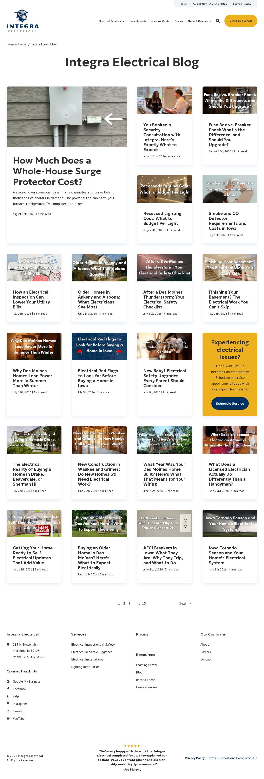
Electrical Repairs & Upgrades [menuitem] (91, 652)
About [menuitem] (204, 644)
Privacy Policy (195, 758)
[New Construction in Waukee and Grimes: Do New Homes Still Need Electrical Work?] (99, 462)
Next (184, 603)
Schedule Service (230, 403)
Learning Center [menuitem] (146, 665)
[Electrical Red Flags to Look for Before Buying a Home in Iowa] (99, 374)
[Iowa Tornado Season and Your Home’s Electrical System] (230, 546)
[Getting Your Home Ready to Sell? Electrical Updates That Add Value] (34, 546)
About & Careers (197, 21)
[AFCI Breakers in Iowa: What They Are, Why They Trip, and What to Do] (164, 546)
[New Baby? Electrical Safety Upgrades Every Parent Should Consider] (164, 374)
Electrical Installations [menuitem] (87, 659)
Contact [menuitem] (206, 659)
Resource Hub (247, 758)
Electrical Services (110, 21)
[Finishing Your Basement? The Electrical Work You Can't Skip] (230, 288)
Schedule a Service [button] (241, 20)
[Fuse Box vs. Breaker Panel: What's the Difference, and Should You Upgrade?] (230, 126)
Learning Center (17, 44)
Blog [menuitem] (139, 672)
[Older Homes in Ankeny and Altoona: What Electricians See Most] (99, 288)
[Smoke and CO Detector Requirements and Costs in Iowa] (230, 209)
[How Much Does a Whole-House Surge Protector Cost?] (67, 165)
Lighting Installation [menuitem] (85, 667)
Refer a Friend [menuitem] (145, 680)
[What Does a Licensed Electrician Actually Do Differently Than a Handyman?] (230, 462)
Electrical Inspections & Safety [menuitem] (93, 644)
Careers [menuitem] (205, 652)
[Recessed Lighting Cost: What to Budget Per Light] (164, 209)
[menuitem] (183, 3)
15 (144, 603)
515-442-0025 (33, 657)
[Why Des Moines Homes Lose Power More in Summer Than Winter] (34, 374)
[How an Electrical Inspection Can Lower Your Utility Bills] (34, 288)
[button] (218, 21)
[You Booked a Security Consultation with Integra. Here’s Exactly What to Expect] (164, 126)
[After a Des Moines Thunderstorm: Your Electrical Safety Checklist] (164, 288)
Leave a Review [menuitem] (146, 687)
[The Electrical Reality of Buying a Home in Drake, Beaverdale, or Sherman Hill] (34, 462)
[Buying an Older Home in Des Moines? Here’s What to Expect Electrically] (99, 546)
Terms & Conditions (221, 758)
